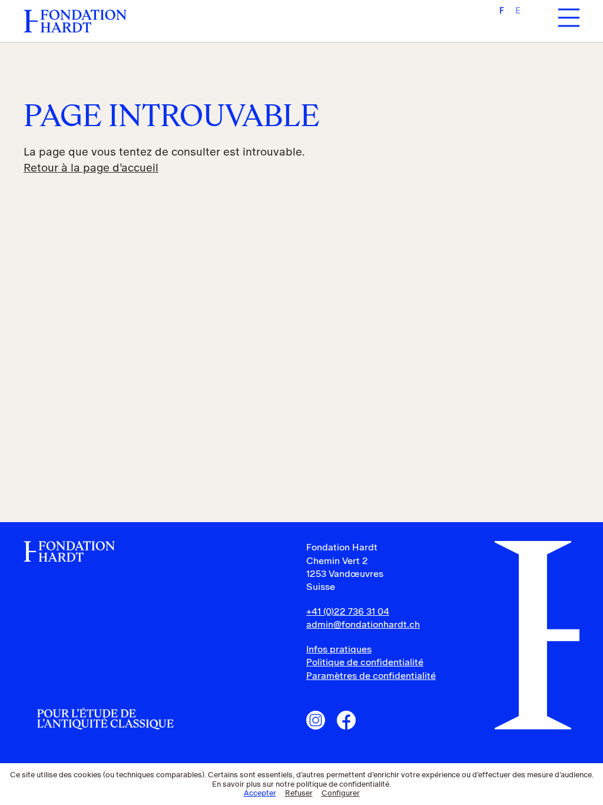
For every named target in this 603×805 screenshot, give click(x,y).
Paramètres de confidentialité (371, 675)
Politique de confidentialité (364, 662)
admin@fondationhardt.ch (363, 624)
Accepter (260, 792)
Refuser (299, 792)
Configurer (341, 792)
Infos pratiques (339, 649)
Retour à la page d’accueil (91, 167)
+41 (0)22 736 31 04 (347, 611)
